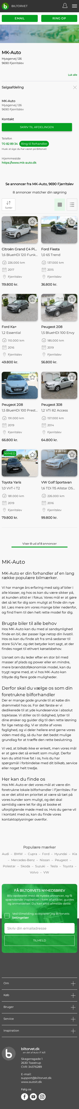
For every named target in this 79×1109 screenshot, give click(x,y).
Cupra (32, 854)
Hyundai (60, 854)
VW (46, 872)
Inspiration (11, 1030)
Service (9, 1018)
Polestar (9, 866)
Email (20, 18)
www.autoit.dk (31, 1082)
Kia (74, 854)
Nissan (45, 860)
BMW (18, 854)
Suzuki (40, 866)
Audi (5, 854)
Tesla (54, 866)
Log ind (67, 6)
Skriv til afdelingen (37, 127)
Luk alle (72, 74)
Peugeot (61, 860)
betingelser (20, 917)
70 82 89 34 (24, 143)
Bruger (9, 1007)
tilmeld (39, 940)
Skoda (25, 866)
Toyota (68, 866)
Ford (45, 854)
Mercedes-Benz (23, 860)
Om (6, 983)
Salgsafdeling (13, 87)
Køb (6, 995)
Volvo (34, 872)
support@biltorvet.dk (36, 1078)
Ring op (59, 18)
